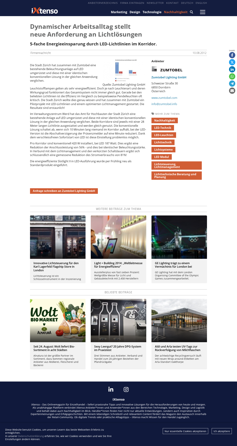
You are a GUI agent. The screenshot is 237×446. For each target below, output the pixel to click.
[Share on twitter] (232, 62)
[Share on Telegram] (232, 83)
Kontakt (172, 3)
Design (135, 12)
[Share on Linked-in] (232, 69)
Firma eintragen (132, 3)
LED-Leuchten (163, 135)
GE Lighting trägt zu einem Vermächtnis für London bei (173, 265)
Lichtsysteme (163, 149)
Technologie (152, 12)
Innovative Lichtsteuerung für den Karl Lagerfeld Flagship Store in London (56, 266)
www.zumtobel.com (164, 98)
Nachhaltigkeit (176, 12)
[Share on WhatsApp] (232, 76)
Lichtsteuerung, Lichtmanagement (167, 165)
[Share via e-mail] (232, 91)
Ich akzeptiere (222, 431)
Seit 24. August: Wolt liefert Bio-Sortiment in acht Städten (54, 348)
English (201, 3)
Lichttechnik (163, 142)
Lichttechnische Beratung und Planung (175, 175)
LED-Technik (162, 128)
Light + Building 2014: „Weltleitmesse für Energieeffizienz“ (118, 265)
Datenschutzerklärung (31, 436)
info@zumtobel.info (164, 104)
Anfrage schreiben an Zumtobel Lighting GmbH (64, 190)
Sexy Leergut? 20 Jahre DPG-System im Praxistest (117, 348)
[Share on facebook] (232, 55)
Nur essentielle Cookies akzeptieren (185, 431)
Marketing (119, 12)
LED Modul (161, 157)
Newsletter (155, 3)
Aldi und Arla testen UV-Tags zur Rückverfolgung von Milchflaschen (177, 348)
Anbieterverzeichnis (103, 3)
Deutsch (187, 3)
